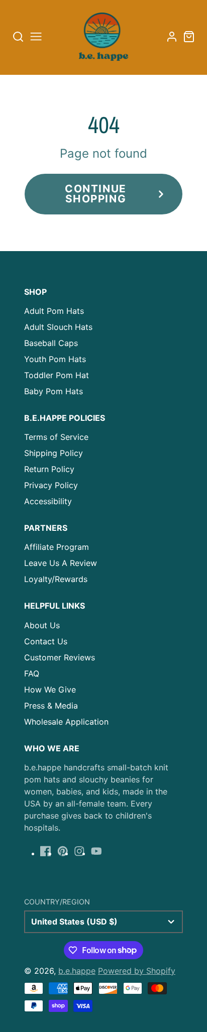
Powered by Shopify (136, 971)
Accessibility (48, 501)
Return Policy (49, 469)
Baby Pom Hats (53, 391)
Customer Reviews (59, 657)
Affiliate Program (56, 547)
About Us (42, 625)
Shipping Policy (53, 453)
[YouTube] (96, 851)
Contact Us (45, 641)
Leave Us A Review (60, 563)
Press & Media (51, 706)
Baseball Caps (51, 343)
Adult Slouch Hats (58, 327)
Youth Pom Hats (55, 359)
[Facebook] (45, 851)
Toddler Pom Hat (56, 375)
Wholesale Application (66, 722)
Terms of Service (56, 437)
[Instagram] (79, 851)
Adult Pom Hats (54, 311)
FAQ (31, 673)
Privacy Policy (51, 485)
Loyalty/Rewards (55, 579)
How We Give (50, 689)
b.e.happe (76, 971)
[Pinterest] (62, 851)
